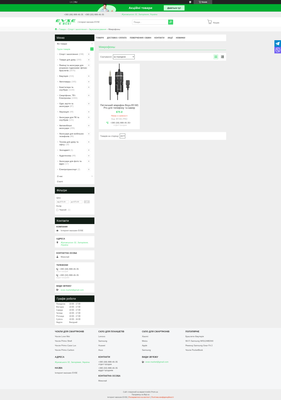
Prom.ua (154, 392)
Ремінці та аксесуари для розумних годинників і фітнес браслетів (73, 68)
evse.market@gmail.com (72, 290)
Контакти (159, 38)
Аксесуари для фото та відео (70, 162)
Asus (100, 350)
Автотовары (65, 81)
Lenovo (101, 336)
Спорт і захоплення (77, 29)
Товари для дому (67, 60)
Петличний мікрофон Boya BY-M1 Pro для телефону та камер (119, 106)
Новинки (180, 38)
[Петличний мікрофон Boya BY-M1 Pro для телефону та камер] (119, 82)
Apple (144, 345)
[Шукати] (170, 22)
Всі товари (62, 44)
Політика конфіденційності (162, 397)
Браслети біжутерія (194, 336)
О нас (60, 176)
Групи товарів (63, 49)
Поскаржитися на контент (139, 397)
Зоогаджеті (64, 150)
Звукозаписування (97, 29)
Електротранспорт (68, 169)
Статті (60, 181)
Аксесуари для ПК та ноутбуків (69, 118)
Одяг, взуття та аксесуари (66, 104)
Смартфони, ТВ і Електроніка (67, 96)
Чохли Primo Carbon (64, 350)
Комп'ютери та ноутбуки (66, 88)
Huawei (101, 345)
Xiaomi (145, 336)
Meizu (145, 341)
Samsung (102, 341)
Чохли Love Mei (62, 336)
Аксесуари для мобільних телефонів (71, 135)
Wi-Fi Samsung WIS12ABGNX (199, 341)
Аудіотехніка (65, 155)
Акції (170, 38)
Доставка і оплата (117, 38)
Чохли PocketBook (194, 350)
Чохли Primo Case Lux (65, 345)
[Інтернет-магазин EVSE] (65, 22)
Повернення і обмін (140, 38)
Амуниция (64, 112)
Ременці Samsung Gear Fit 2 (199, 345)
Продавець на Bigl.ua (140, 395)
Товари (62, 29)
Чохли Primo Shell (63, 341)
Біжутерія (63, 76)
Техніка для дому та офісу (68, 143)
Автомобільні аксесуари (65, 126)
